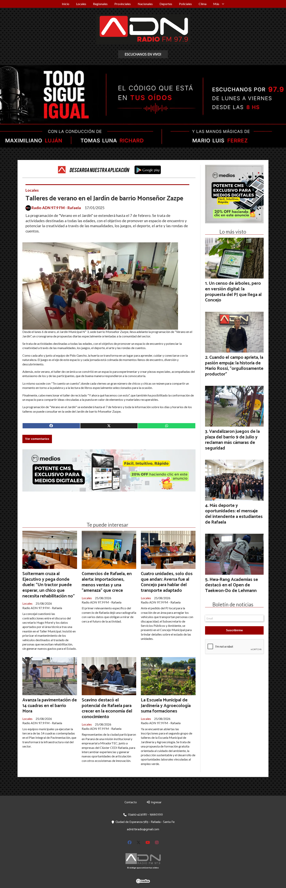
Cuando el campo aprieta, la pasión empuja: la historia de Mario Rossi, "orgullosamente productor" (234, 366)
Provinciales (122, 4)
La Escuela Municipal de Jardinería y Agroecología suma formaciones (166, 706)
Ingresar (155, 802)
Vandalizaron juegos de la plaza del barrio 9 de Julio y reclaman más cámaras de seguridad (232, 440)
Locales (81, 4)
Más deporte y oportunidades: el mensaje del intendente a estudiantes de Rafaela (234, 514)
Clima (202, 4)
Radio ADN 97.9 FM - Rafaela (56, 208)
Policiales (185, 4)
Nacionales (145, 4)
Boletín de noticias (232, 604)
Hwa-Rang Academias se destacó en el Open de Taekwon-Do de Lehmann (231, 585)
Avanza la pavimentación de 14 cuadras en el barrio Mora (49, 706)
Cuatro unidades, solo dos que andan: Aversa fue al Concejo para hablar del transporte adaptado (167, 582)
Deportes (166, 4)
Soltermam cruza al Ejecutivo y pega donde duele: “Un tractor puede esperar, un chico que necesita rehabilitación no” (48, 585)
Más (216, 4)
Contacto (131, 802)
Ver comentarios (37, 439)
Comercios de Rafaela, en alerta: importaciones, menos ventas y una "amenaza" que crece (107, 582)
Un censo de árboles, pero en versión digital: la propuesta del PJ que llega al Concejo (233, 292)
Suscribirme (234, 630)
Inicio (65, 4)
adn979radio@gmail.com (143, 829)
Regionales (100, 4)
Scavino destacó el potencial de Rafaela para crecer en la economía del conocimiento (107, 708)
